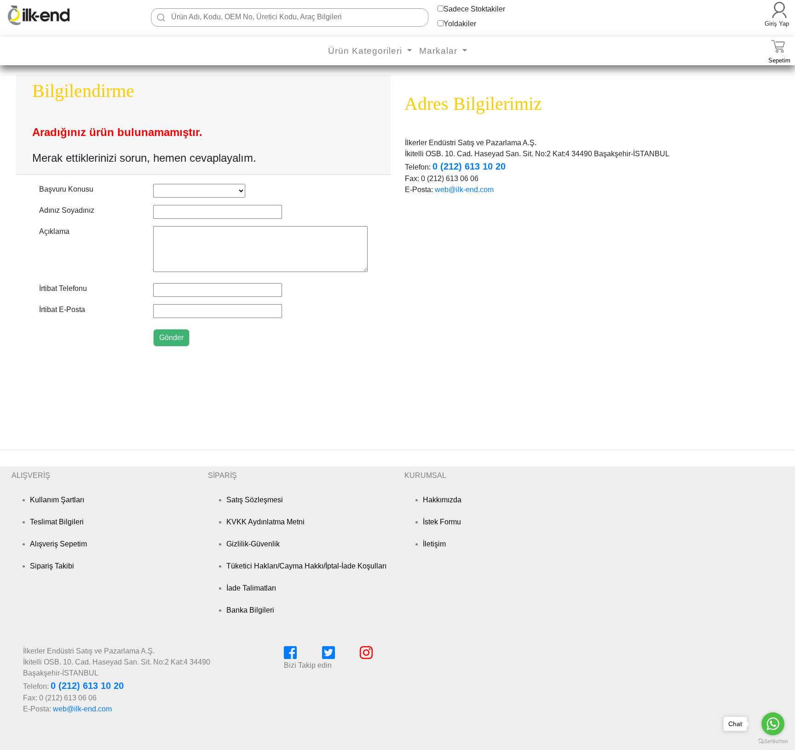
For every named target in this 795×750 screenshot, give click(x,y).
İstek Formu (442, 522)
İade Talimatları (251, 588)
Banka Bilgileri (250, 610)
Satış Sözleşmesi (254, 500)
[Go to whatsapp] (772, 723)
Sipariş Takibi (52, 566)
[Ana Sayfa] (52, 15)
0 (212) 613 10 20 (469, 166)
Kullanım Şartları (57, 500)
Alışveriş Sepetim (58, 544)
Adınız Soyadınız (66, 210)
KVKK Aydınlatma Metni (265, 522)
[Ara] (161, 17)
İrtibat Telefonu (63, 288)
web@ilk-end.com (464, 189)
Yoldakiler (460, 24)
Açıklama (54, 231)
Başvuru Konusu (66, 189)
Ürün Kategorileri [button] (366, 51)
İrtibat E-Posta (62, 309)
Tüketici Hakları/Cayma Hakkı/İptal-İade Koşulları (306, 566)
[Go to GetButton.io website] (773, 741)
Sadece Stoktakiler (474, 9)
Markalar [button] (439, 51)
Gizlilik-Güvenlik (253, 544)
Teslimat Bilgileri (57, 522)
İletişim (434, 544)
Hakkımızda (442, 500)
